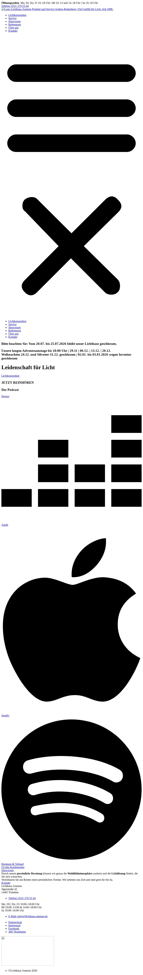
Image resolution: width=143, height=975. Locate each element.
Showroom (14, 21)
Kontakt (12, 30)
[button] (71, 176)
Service (12, 18)
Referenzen (14, 24)
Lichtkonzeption (17, 15)
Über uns (13, 27)
